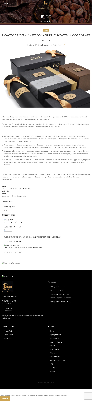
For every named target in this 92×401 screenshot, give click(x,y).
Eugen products (55, 335)
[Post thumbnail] (8, 220)
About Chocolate (55, 357)
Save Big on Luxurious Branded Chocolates (23, 248)
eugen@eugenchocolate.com (60, 301)
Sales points (54, 353)
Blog (51, 364)
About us (53, 345)
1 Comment (16, 227)
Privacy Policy (8, 331)
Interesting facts (9, 207)
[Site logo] (46, 3)
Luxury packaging (56, 342)
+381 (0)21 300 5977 (57, 287)
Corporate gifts (55, 338)
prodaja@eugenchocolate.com (60, 298)
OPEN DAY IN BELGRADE (13, 222)
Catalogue (53, 367)
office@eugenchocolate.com (60, 294)
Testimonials (54, 349)
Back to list (5, 191)
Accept (5, 398)
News (49, 21)
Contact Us (7, 338)
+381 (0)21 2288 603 (57, 291)
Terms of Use (8, 335)
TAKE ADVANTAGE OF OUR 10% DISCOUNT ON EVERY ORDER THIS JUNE (32, 237)
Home (43, 21)
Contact (52, 371)
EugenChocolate (43, 45)
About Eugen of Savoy (57, 360)
